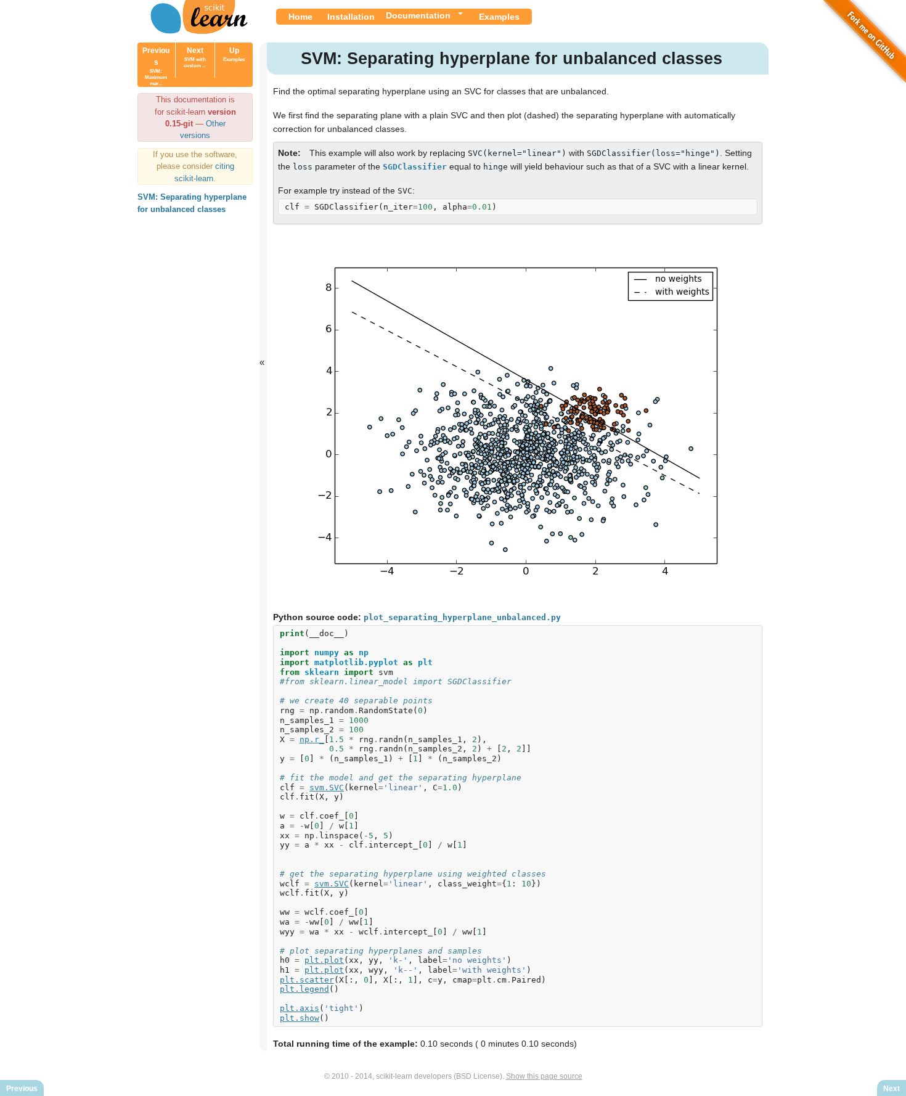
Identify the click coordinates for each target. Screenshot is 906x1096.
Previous (155, 66)
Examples (499, 17)
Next (195, 57)
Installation (351, 17)
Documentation (418, 15)
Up (234, 54)
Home (300, 17)
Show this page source (544, 1076)
